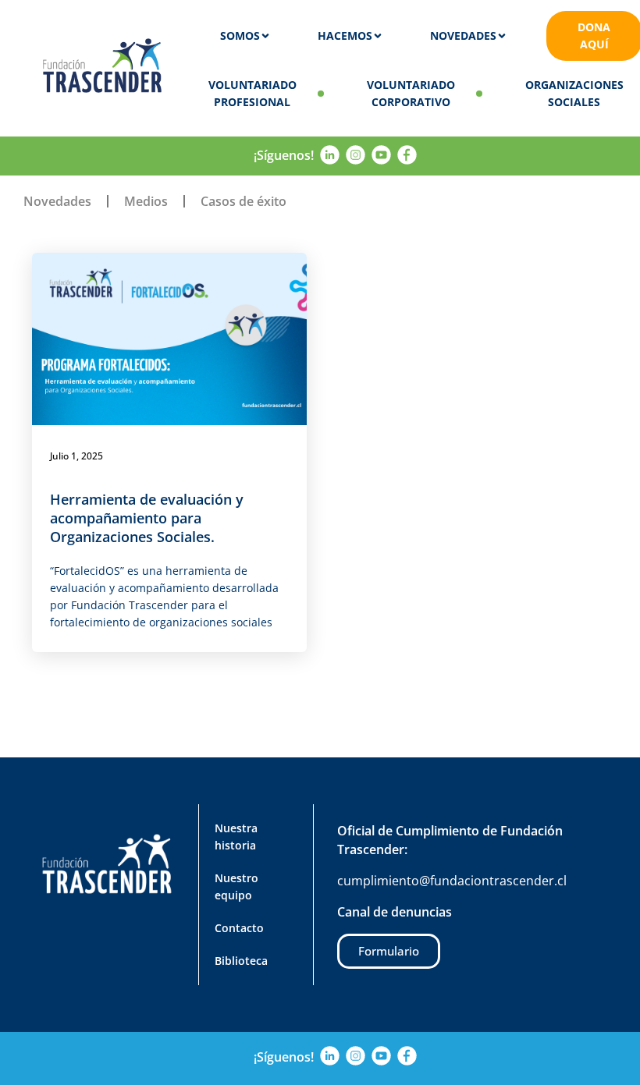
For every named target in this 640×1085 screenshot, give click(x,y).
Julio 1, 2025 (76, 456)
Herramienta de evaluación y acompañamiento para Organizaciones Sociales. (147, 518)
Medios (146, 201)
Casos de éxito (243, 201)
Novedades (57, 201)
